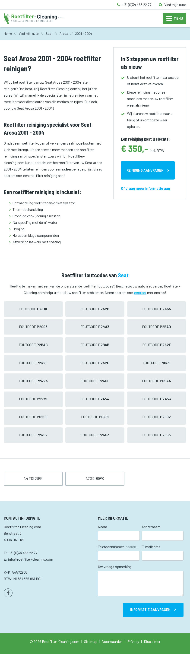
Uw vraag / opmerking (115, 566)
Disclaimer (152, 641)
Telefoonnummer (119, 546)
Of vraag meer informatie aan (145, 188)
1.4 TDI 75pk (33, 478)
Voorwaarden (112, 641)
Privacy (133, 641)
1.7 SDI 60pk (95, 478)
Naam (102, 526)
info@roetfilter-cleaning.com (30, 559)
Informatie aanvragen (150, 609)
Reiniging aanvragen (145, 170)
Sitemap (90, 641)
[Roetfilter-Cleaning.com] (34, 18)
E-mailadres (151, 546)
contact (140, 292)
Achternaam (151, 526)
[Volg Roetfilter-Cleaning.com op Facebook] (8, 592)
